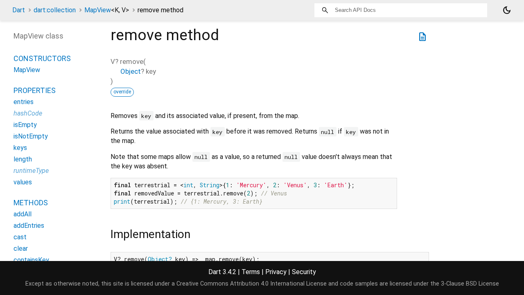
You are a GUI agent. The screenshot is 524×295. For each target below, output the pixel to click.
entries (24, 102)
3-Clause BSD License (470, 283)
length (23, 159)
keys (20, 148)
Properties (35, 90)
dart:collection (55, 10)
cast (20, 237)
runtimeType (31, 171)
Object (130, 71)
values (23, 182)
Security (304, 272)
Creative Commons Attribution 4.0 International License (251, 283)
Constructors (42, 58)
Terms (251, 272)
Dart (18, 10)
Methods (31, 202)
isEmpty (25, 125)
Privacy (276, 272)
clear (21, 248)
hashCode (28, 113)
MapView (106, 10)
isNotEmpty (31, 136)
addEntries (29, 225)
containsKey (31, 260)
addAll (23, 214)
